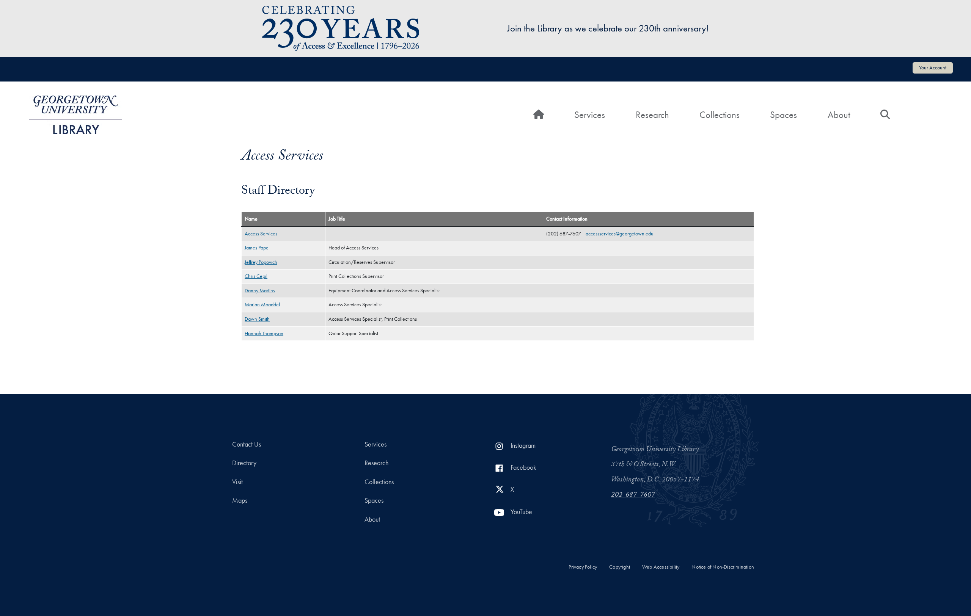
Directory (244, 463)
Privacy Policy (583, 567)
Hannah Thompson (264, 333)
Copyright (619, 567)
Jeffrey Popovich (261, 262)
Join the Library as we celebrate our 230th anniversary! (608, 28)
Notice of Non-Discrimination (722, 567)
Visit (237, 482)
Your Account (932, 67)
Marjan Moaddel (262, 304)
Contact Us (246, 444)
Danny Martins (260, 290)
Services (589, 114)
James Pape (257, 248)
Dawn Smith (257, 319)
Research (652, 114)
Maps (239, 500)
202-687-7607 (633, 495)
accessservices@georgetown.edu (620, 233)
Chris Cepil (256, 276)
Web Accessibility (660, 567)
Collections (719, 114)
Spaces (783, 114)
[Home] (75, 115)
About (839, 114)
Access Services (261, 233)
